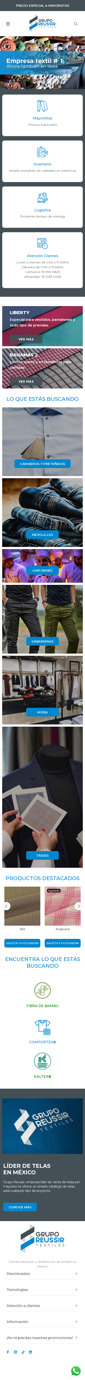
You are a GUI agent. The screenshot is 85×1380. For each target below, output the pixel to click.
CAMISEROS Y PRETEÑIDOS (42, 464)
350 (22, 929)
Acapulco (63, 929)
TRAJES (42, 856)
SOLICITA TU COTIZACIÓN (22, 943)
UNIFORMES (42, 571)
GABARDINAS (42, 641)
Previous (6, 906)
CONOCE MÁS (20, 1207)
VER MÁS (26, 339)
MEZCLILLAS (42, 535)
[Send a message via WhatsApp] (76, 1371)
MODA (42, 712)
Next (79, 906)
